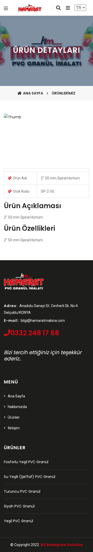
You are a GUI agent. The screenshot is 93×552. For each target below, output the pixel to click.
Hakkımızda (17, 407)
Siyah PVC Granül (19, 506)
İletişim (14, 428)
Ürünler (14, 417)
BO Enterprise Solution (62, 544)
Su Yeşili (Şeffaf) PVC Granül (29, 476)
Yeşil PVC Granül (18, 521)
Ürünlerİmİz (63, 93)
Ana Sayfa (33, 93)
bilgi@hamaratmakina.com (43, 320)
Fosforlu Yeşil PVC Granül (26, 461)
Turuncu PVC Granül (22, 491)
